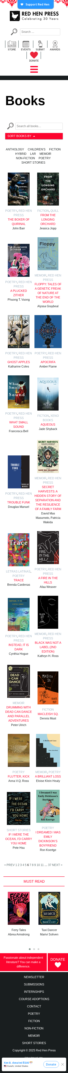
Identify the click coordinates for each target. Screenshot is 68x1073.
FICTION (34, 1021)
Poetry (45, 158)
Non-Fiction (25, 158)
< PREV (9, 865)
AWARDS (55, 49)
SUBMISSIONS (34, 984)
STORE (12, 49)
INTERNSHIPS (34, 991)
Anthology (15, 149)
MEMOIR (34, 1035)
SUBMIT (40, 49)
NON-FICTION (34, 1028)
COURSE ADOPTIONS (34, 999)
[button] (30, 949)
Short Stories (33, 162)
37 (49, 865)
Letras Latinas (18, 571)
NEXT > (57, 865)
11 (42, 865)
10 (38, 865)
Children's (37, 149)
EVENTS (26, 49)
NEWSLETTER (34, 977)
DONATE (34, 60)
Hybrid (20, 153)
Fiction (55, 149)
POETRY (34, 1013)
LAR (33, 153)
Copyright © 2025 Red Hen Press (34, 1050)
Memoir (45, 153)
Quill (54, 210)
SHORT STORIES (34, 1043)
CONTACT (34, 1006)
